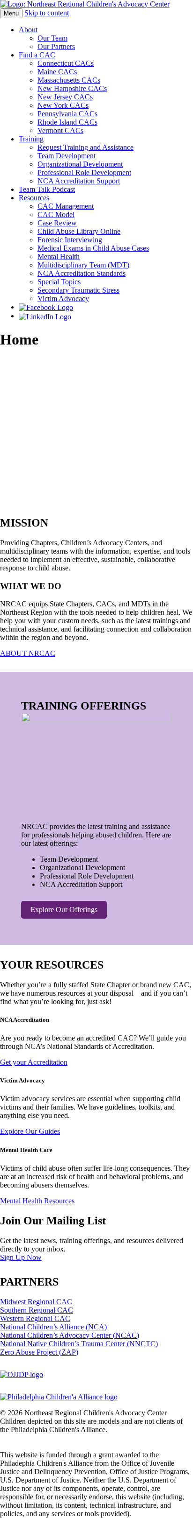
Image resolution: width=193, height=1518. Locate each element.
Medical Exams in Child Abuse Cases (93, 248)
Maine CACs (57, 72)
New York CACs (63, 105)
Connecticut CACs (65, 63)
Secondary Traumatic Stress (78, 290)
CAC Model (55, 214)
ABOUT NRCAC (27, 653)
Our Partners (56, 46)
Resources (34, 198)
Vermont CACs (60, 130)
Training (31, 139)
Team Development (66, 156)
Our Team (52, 38)
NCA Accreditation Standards (81, 273)
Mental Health (58, 256)
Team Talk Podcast (47, 189)
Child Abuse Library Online (78, 231)
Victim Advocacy (63, 298)
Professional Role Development (84, 172)
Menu (11, 13)
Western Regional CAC (35, 1318)
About (28, 30)
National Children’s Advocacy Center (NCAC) (69, 1335)
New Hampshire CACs (72, 88)
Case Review (57, 223)
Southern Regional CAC (36, 1310)
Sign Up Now (21, 1257)
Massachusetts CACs (68, 80)
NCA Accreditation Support (78, 181)
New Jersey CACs (65, 97)
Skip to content (46, 13)
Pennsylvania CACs (67, 114)
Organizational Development (80, 164)
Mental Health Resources (37, 1201)
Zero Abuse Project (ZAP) (39, 1352)
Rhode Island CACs (67, 122)
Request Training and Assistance (85, 147)
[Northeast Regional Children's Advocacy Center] (85, 4)
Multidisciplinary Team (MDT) (83, 265)
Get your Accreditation (33, 1062)
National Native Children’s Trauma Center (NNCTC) (79, 1344)
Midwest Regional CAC (36, 1302)
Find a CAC (37, 55)
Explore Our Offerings (63, 910)
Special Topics (59, 282)
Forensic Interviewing (69, 240)
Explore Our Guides (30, 1131)
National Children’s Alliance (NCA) (53, 1327)
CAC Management (65, 206)
